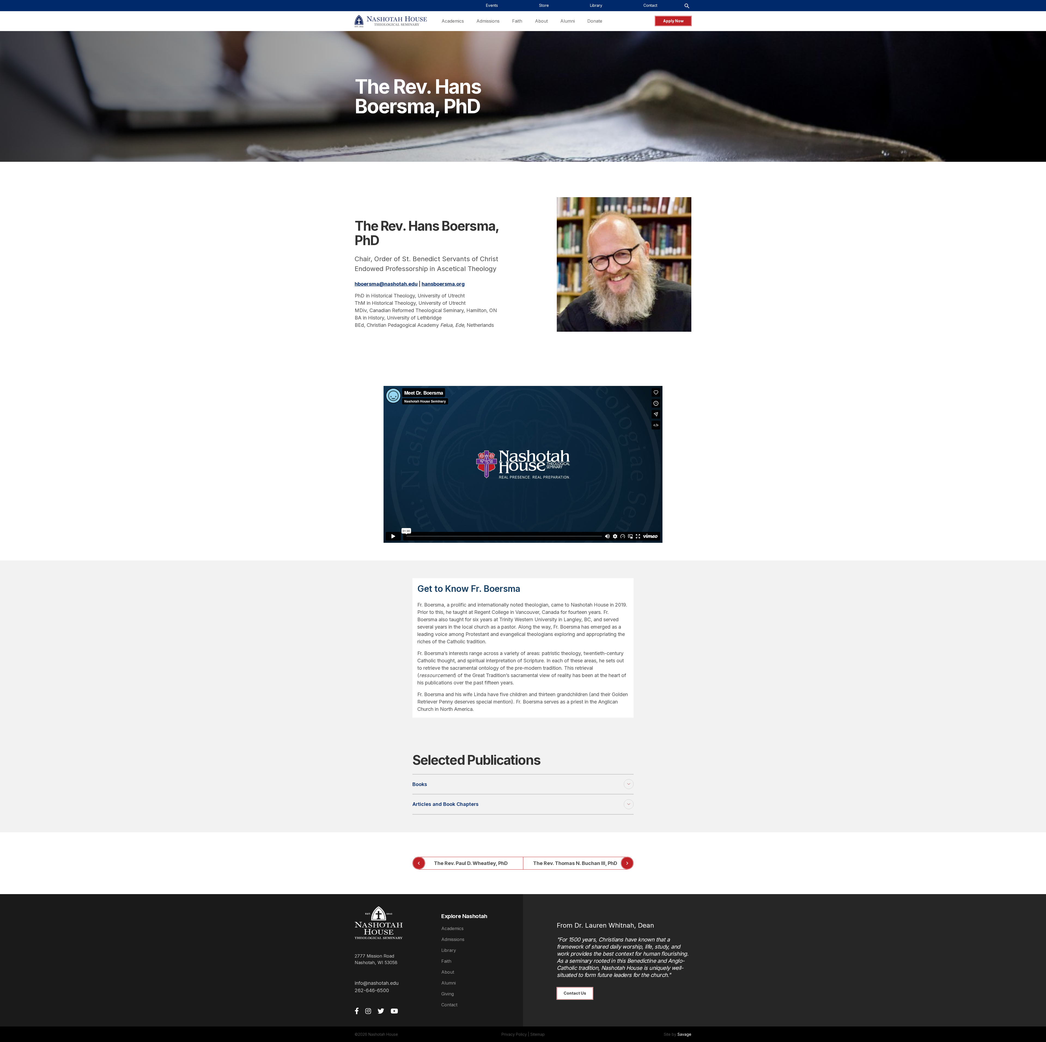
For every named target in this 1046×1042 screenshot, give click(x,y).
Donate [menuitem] (594, 21)
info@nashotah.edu (377, 983)
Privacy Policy (514, 1034)
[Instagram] (368, 1011)
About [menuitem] (541, 21)
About (447, 972)
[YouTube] (394, 1011)
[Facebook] (357, 1011)
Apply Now (673, 21)
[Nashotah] (391, 21)
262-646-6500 (372, 990)
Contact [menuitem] (650, 5)
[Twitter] (381, 1011)
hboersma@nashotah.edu (386, 284)
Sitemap (537, 1034)
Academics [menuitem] (453, 21)
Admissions (452, 939)
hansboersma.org (443, 284)
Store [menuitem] (544, 5)
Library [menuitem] (596, 5)
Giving (447, 994)
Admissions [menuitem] (488, 21)
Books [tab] (419, 784)
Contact (449, 1004)
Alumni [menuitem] (567, 21)
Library (448, 950)
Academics (452, 928)
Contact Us (575, 993)
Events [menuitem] (492, 5)
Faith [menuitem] (517, 21)
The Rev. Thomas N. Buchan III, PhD (575, 863)
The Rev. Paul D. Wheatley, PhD (471, 863)
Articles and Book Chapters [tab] (445, 804)
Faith (446, 961)
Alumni (448, 983)
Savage (684, 1034)
